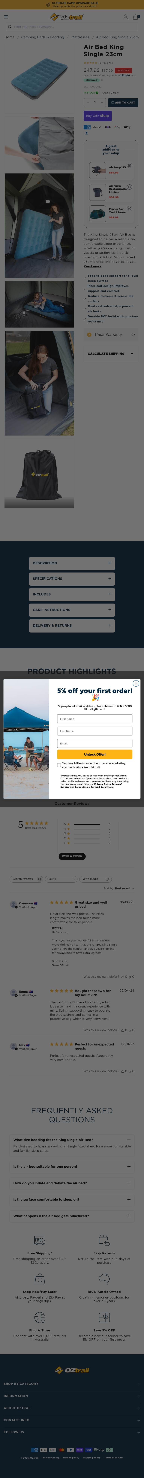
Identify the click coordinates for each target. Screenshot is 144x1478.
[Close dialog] (136, 683)
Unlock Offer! (95, 754)
